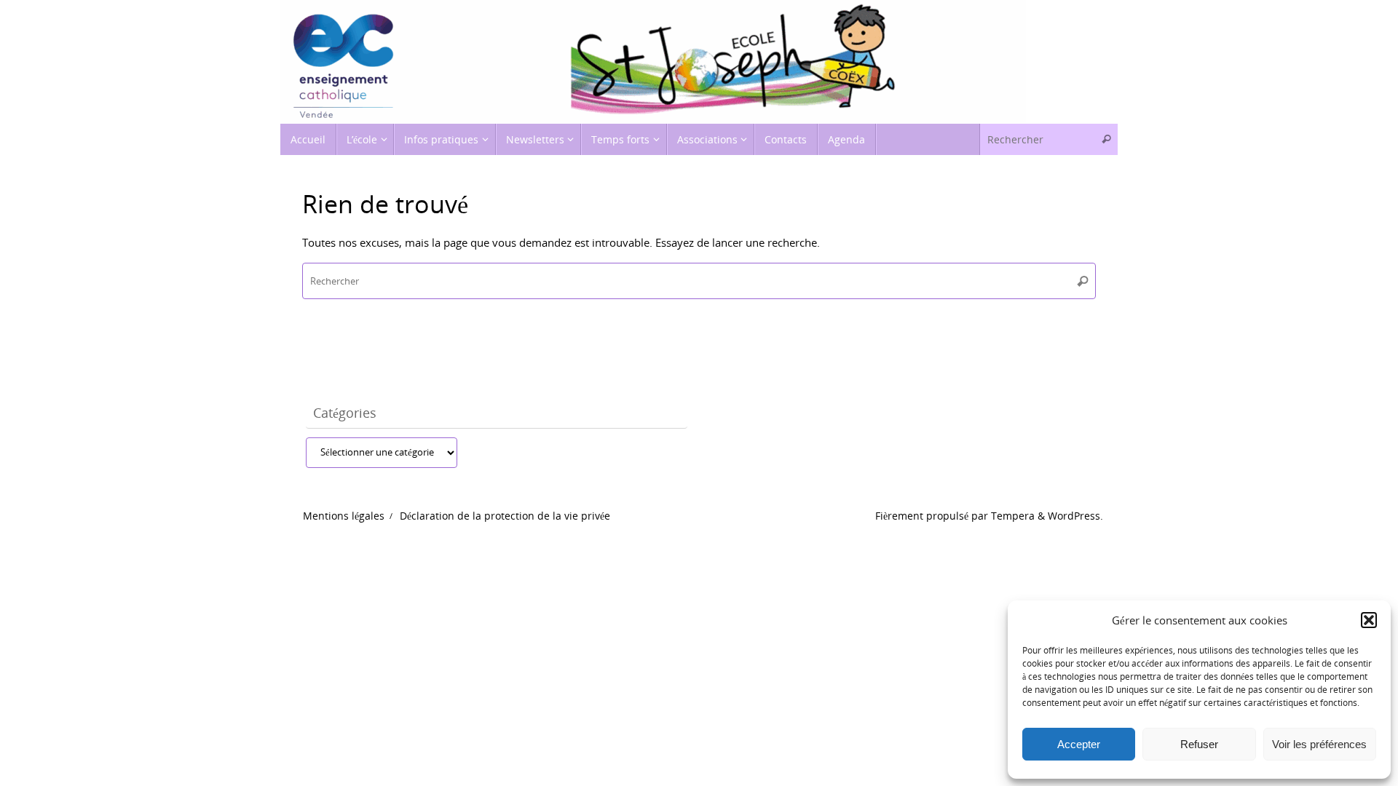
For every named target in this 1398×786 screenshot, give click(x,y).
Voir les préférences (1319, 744)
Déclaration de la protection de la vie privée (505, 516)
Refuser (1199, 744)
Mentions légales (343, 516)
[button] (1369, 620)
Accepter (1078, 744)
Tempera (1013, 516)
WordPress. (1075, 516)
